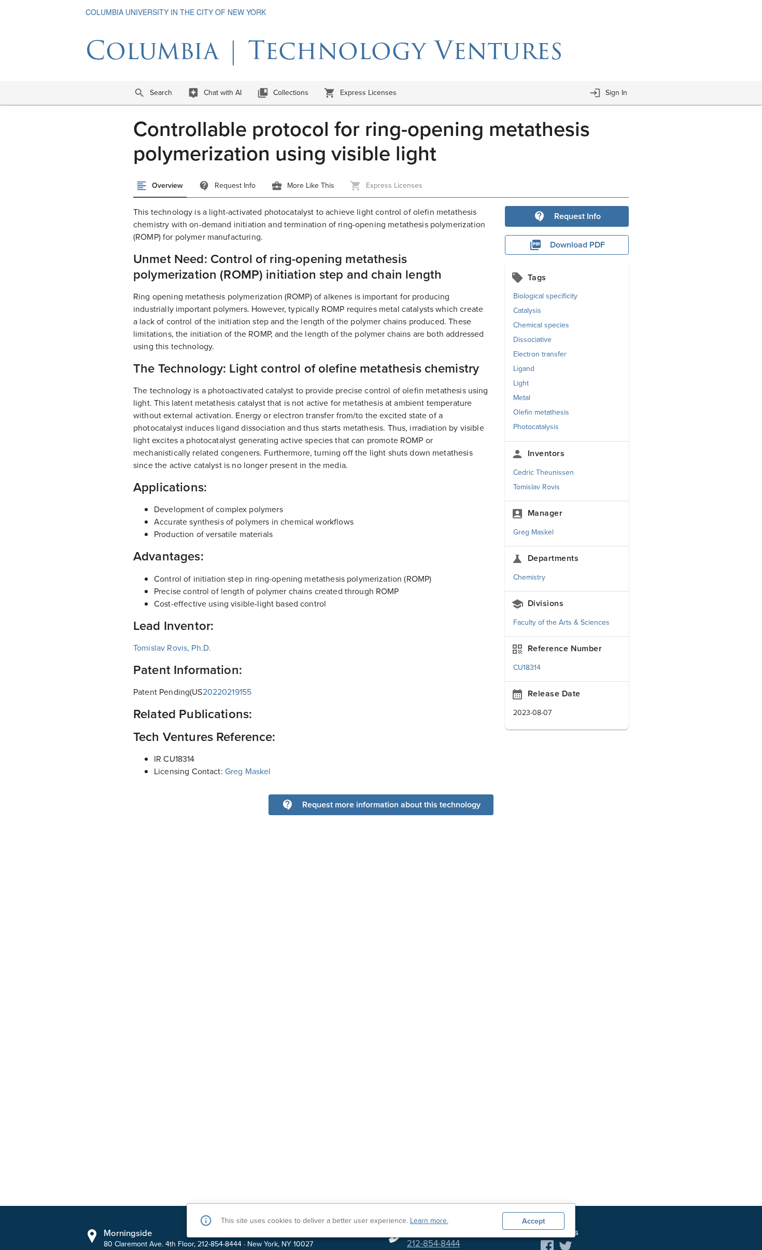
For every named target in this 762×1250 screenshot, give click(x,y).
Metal (521, 397)
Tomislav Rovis (536, 487)
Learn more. (429, 1220)
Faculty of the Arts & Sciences (561, 622)
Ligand (523, 368)
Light (521, 383)
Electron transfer (540, 354)
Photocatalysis (536, 426)
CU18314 (527, 667)
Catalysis (527, 310)
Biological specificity (545, 296)
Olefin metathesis (541, 412)
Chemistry (529, 577)
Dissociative (532, 339)
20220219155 (227, 692)
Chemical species (541, 325)
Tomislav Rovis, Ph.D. (172, 648)
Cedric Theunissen (543, 472)
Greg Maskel (533, 532)
